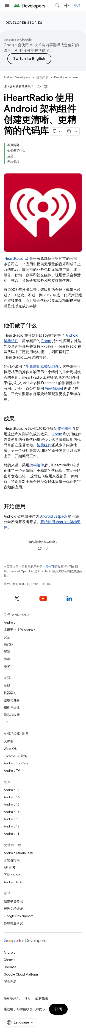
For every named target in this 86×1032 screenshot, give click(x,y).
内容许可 (48, 567)
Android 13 (11, 819)
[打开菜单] (7, 5)
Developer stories (24, 23)
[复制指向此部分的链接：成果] (19, 419)
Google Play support (18, 916)
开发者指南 (12, 860)
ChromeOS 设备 (15, 756)
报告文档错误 (13, 909)
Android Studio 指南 (18, 853)
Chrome (9, 960)
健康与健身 (12, 700)
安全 (7, 637)
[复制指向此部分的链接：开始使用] (30, 507)
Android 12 (11, 826)
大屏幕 (8, 741)
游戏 (7, 686)
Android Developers (17, 77)
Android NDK (13, 882)
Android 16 (12, 797)
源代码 (8, 644)
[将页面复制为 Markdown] (69, 131)
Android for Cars (16, 763)
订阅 (58, 1009)
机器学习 (10, 693)
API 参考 (9, 867)
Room (46, 341)
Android (10, 622)
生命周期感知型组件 (42, 366)
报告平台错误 (13, 901)
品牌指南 (41, 998)
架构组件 (64, 428)
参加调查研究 (13, 923)
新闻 (7, 652)
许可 (27, 998)
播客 (7, 666)
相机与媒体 (12, 707)
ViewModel (54, 388)
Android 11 (11, 834)
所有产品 (10, 982)
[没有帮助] (45, 86)
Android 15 (11, 804)
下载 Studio (12, 875)
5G (6, 722)
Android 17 (11, 790)
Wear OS (10, 749)
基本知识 (42, 77)
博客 (7, 659)
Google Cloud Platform (21, 974)
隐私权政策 (12, 715)
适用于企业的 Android (20, 630)
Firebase (10, 967)
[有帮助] (38, 86)
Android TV (12, 771)
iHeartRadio (13, 258)
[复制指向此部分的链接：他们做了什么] (41, 326)
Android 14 (12, 812)
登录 (77, 5)
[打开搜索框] (57, 5)
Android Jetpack (53, 516)
